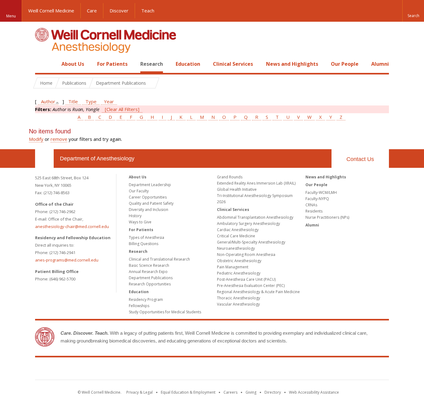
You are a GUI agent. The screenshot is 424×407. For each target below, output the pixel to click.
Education (188, 63)
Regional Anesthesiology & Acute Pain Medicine (258, 291)
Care (92, 10)
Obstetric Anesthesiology (239, 260)
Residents (314, 211)
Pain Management (232, 267)
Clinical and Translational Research (159, 259)
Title (73, 101)
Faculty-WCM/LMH (321, 192)
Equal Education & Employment (188, 392)
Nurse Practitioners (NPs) (327, 217)
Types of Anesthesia (146, 237)
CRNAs (311, 205)
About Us (72, 63)
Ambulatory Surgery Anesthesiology (248, 223)
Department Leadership (150, 184)
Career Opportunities (148, 197)
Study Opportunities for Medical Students (165, 312)
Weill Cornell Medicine (51, 10)
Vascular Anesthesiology (238, 304)
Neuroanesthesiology (236, 248)
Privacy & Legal (139, 392)
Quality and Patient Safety (151, 203)
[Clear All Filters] (122, 109)
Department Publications (151, 277)
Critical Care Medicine (236, 236)
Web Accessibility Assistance (314, 392)
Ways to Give (140, 222)
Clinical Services (233, 63)
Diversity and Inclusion (148, 209)
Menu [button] (11, 16)
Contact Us (360, 159)
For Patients (112, 63)
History (135, 215)
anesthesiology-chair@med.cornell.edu (72, 226)
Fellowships (139, 305)
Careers (230, 392)
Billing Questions (143, 243)
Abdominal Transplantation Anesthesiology (255, 217)
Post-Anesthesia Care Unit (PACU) (246, 279)
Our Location (44, 158)
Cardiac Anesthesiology (238, 229)
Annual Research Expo (148, 271)
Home (42, 64)
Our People (345, 63)
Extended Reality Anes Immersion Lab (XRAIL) (256, 183)
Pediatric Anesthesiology (238, 273)
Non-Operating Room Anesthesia (246, 254)
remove (59, 139)
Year (109, 101)
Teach (147, 10)
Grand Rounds (229, 177)
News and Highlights (292, 63)
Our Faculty (139, 191)
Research (151, 63)
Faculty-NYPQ (317, 198)
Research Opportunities (150, 284)
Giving (251, 392)
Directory (272, 392)
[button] (413, 11)
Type (91, 101)
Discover (119, 10)
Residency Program (146, 299)
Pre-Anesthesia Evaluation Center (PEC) (251, 285)
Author (48, 101)
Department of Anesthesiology (97, 158)
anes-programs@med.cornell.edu (66, 260)
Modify (36, 139)
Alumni (380, 63)
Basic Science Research (149, 265)
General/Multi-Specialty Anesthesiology (251, 242)
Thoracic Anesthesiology (238, 298)
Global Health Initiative (237, 189)
